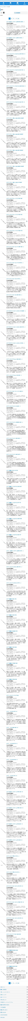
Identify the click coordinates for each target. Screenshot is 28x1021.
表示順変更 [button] (18, 12)
